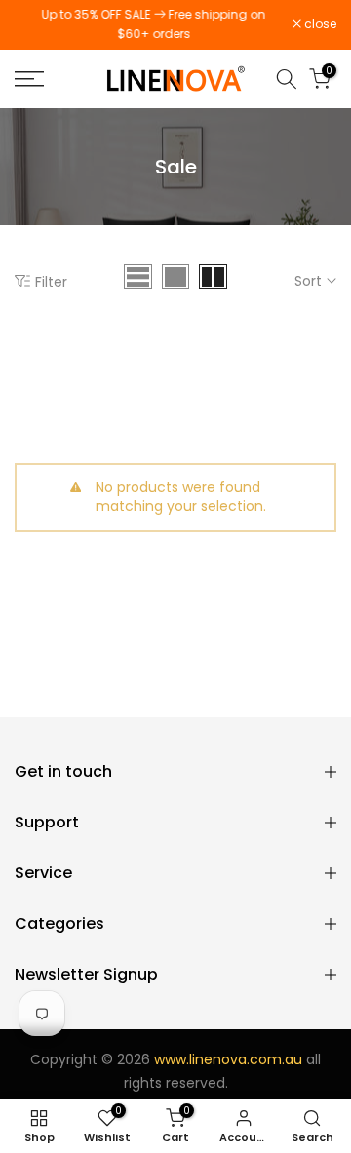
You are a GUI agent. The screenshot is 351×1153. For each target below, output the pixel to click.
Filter (51, 281)
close (318, 24)
